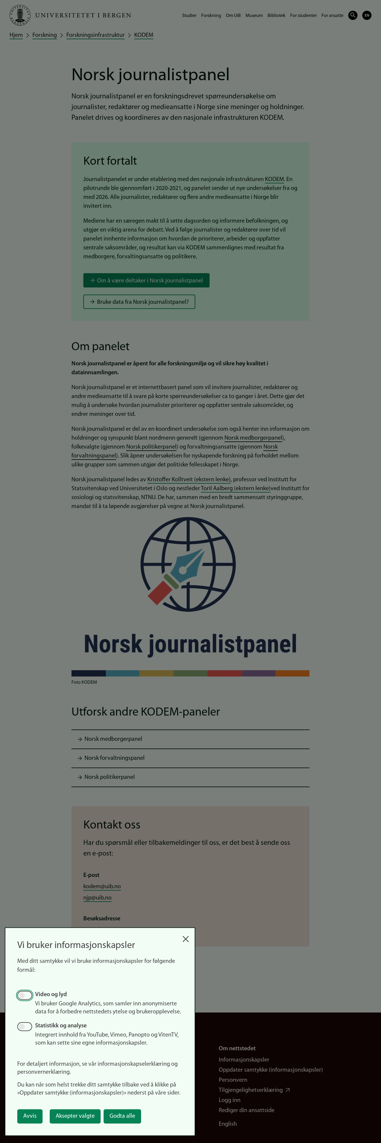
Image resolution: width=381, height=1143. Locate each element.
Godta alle (122, 1116)
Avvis (30, 1116)
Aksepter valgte (75, 1116)
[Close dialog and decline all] (185, 936)
